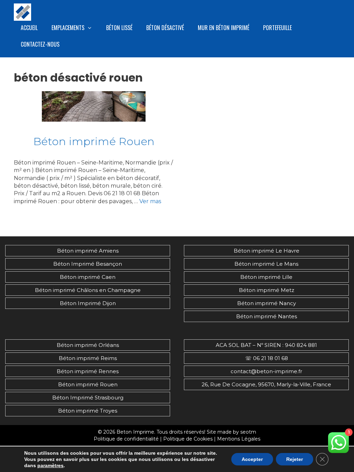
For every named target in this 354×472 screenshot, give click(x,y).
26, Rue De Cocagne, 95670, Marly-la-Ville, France (266, 384)
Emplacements (68, 27)
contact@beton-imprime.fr (266, 371)
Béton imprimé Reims (88, 358)
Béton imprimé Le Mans (266, 264)
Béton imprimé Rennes (88, 371)
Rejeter (294, 459)
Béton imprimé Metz (266, 290)
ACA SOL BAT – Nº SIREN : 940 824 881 (266, 345)
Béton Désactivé (165, 27)
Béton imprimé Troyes (87, 410)
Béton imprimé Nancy (266, 303)
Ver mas (150, 201)
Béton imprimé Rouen (94, 141)
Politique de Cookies (188, 439)
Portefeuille (277, 27)
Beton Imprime (135, 432)
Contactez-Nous (40, 44)
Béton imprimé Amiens (88, 250)
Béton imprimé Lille (266, 277)
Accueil (29, 27)
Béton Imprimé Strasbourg (87, 397)
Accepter (252, 459)
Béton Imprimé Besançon (87, 264)
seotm (248, 432)
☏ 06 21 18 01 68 (266, 358)
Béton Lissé (119, 27)
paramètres (50, 465)
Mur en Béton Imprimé (223, 27)
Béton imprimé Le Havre (266, 250)
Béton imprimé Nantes (266, 316)
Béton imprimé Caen (87, 277)
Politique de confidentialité (126, 439)
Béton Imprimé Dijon (88, 303)
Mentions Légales (238, 439)
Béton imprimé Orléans (88, 345)
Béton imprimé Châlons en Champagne (88, 290)
